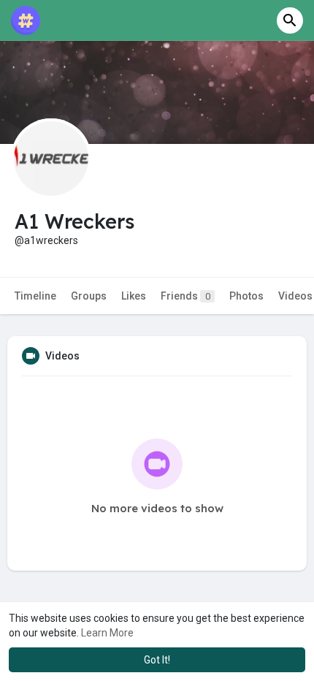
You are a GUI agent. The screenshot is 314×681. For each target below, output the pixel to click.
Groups (89, 296)
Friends (185, 296)
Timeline (35, 296)
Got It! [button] (157, 660)
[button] (290, 20)
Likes (133, 296)
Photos (246, 296)
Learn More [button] (107, 633)
